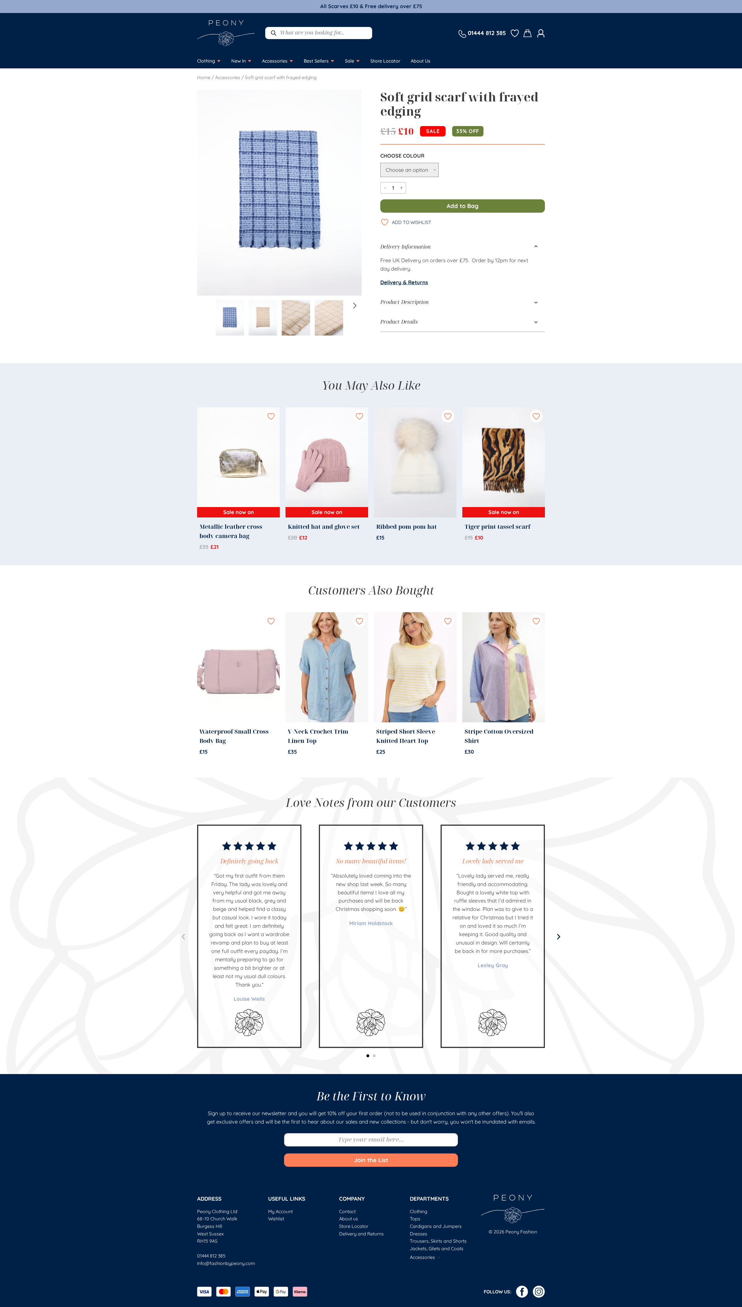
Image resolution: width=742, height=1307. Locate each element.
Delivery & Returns (404, 282)
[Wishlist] (515, 33)
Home (203, 77)
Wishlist (276, 1219)
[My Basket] (527, 33)
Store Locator (353, 1226)
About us (348, 1219)
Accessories (227, 77)
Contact (347, 1211)
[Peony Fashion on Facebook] (522, 1292)
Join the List (371, 1160)
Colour (413, 155)
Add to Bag (463, 205)
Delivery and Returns (361, 1234)
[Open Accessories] (291, 60)
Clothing (418, 1211)
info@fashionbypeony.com (226, 1263)
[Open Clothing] (219, 60)
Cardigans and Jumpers (436, 1226)
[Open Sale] (358, 60)
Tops (415, 1219)
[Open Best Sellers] (332, 60)
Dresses (418, 1234)
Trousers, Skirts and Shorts (438, 1241)
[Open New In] (249, 60)
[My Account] (541, 33)
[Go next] (352, 180)
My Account (280, 1211)
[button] (183, 936)
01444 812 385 (211, 1256)
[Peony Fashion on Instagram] (539, 1292)
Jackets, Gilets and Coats (436, 1248)
